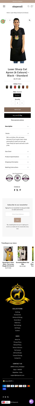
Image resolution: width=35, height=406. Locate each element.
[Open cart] (32, 6)
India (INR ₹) (8, 381)
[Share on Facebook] (14, 190)
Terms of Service (17, 347)
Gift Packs (17, 328)
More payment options (17, 120)
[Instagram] (5, 397)
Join (17, 220)
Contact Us (17, 358)
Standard (17, 95)
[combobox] (5, 402)
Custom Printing (17, 355)
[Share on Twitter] (17, 190)
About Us (17, 339)
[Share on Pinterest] (20, 190)
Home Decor (17, 320)
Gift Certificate (17, 353)
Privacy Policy (17, 342)
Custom (17, 330)
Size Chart (8, 151)
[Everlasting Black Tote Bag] (22, 253)
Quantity (17, 99)
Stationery (17, 322)
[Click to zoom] (30, 20)
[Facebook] (3, 397)
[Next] (10, 20)
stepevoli (17, 6)
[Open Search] (28, 6)
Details (8, 133)
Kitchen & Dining (17, 317)
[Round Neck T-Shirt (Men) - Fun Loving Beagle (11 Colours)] (8, 253)
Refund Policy (17, 345)
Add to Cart (17, 109)
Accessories (17, 315)
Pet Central (17, 350)
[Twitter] (8, 397)
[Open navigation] (4, 6)
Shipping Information (11, 162)
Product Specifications (12, 157)
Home (8, 12)
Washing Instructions (11, 167)
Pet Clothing (17, 325)
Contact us (17, 186)
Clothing (17, 312)
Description (8, 126)
